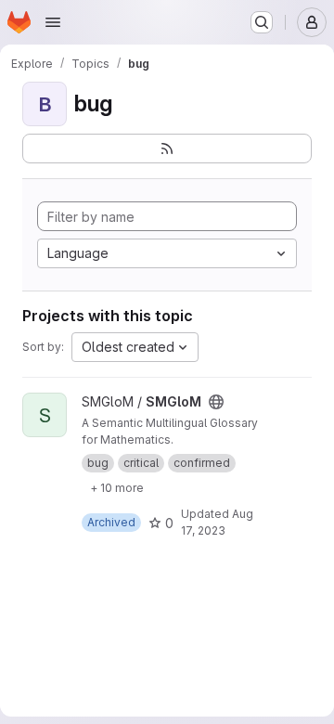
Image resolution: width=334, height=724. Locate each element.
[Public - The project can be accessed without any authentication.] (216, 401)
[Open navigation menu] (53, 22)
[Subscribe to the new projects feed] (167, 148)
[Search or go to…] (261, 22)
